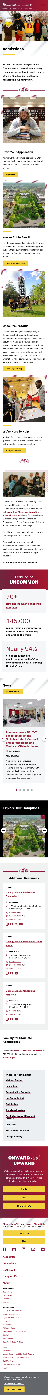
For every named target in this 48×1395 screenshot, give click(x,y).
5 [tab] (32, 790)
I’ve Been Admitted (15, 1098)
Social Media (8, 1338)
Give (24, 1241)
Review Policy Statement (14, 1383)
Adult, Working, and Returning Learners (20, 1117)
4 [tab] (28, 790)
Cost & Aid (9, 1269)
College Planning (14, 1136)
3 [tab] (24, 790)
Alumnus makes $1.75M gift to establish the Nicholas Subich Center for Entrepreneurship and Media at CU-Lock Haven (23, 739)
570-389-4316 (15, 912)
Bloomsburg (7, 1292)
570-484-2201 (15, 965)
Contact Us (24, 1233)
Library (5, 1321)
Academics (9, 1256)
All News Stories (12, 691)
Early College (12, 1104)
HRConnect (7, 1324)
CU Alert (6, 1335)
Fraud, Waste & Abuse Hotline (15, 1357)
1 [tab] (16, 790)
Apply (24, 1189)
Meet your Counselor (14, 450)
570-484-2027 (15, 961)
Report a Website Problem (13, 1342)
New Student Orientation (17, 1130)
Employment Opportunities (13, 1331)
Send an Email (15, 919)
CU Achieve (11, 1124)
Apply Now (10, 174)
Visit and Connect (14, 1080)
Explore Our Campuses (15, 263)
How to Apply (12, 1086)
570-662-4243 (15, 1011)
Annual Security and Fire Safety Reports (18, 1354)
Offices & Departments (12, 1314)
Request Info (24, 1206)
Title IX (5, 1368)
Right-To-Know (8, 1361)
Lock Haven (7, 1295)
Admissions (9, 1263)
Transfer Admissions (15, 1110)
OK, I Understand (14, 1389)
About (6, 1283)
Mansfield (6, 1299)
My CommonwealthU (11, 1317)
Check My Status (13, 369)
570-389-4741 (15, 916)
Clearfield (6, 1302)
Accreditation (8, 1350)
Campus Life (10, 1276)
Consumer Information (11, 1364)
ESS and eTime (9, 1328)
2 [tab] (20, 790)
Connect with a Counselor (18, 1092)
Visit (24, 1197)
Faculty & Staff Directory (12, 1311)
